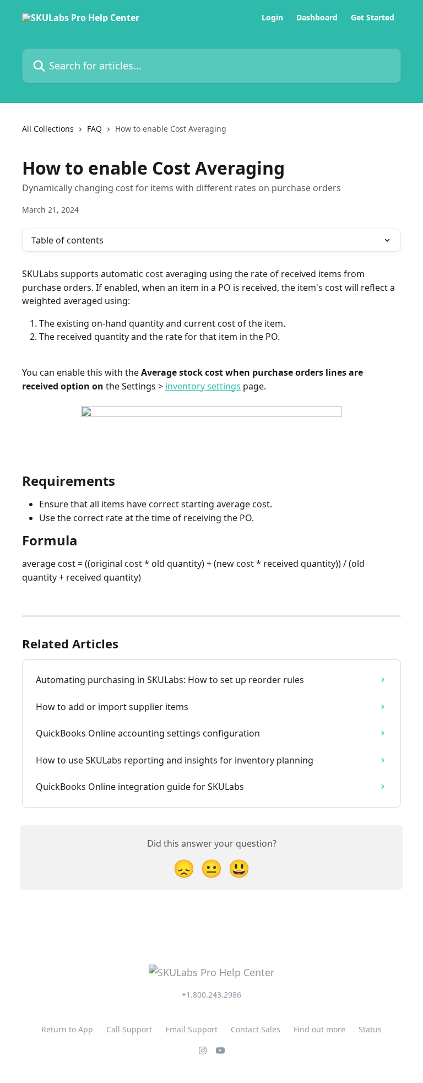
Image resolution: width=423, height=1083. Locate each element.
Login (272, 17)
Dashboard (317, 17)
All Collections (48, 128)
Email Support (191, 1029)
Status (370, 1029)
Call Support (129, 1029)
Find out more (319, 1029)
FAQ (94, 128)
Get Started (372, 17)
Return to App (67, 1029)
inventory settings (203, 386)
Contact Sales (255, 1029)
